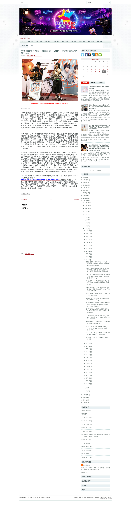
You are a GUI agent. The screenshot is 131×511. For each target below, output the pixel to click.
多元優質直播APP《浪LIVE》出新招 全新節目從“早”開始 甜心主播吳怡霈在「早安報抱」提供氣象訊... (98, 289)
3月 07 (88, 366)
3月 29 (88, 236)
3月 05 (88, 372)
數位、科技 (48, 41)
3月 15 (88, 346)
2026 (84, 177)
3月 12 (88, 355)
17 (83, 71)
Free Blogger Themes (106, 497)
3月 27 (88, 242)
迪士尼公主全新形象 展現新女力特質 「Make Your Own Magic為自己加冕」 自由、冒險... (97, 328)
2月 (86, 388)
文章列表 (101, 82)
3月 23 (88, 251)
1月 (86, 391)
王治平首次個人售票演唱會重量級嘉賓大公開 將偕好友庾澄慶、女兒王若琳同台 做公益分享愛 (98, 310)
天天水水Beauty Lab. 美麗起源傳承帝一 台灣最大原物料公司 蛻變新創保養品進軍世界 (99, 106)
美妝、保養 (65, 41)
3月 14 (88, 349)
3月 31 (88, 230)
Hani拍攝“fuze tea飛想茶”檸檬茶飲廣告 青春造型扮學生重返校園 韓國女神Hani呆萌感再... (97, 282)
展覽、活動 (99, 41)
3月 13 (88, 352)
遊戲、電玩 (56, 41)
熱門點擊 (85, 82)
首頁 (22, 2)
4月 (86, 226)
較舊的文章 (76, 199)
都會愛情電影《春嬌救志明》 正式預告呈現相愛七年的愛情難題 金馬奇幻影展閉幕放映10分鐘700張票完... (98, 263)
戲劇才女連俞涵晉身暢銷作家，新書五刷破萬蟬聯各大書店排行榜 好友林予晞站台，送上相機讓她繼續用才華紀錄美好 (98, 270)
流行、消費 (39, 41)
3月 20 (88, 260)
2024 (84, 182)
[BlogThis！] (24, 194)
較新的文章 (24, 199)
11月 (86, 205)
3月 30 (88, 233)
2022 (84, 187)
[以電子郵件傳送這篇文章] (22, 194)
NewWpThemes (82, 497)
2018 (84, 198)
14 (99, 69)
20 (95, 71)
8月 (86, 214)
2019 (84, 195)
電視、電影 (82, 41)
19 (91, 71)
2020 (84, 193)
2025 (84, 180)
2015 (84, 397)
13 (95, 69)
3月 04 (88, 375)
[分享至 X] (25, 194)
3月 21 (88, 257)
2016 (84, 394)
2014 (84, 400)
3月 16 (88, 343)
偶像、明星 (30, 41)
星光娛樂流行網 (87, 465)
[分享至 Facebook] (27, 194)
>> (99, 59)
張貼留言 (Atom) (29, 254)
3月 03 (88, 378)
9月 (86, 211)
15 (103, 69)
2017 (84, 200)
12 (91, 69)
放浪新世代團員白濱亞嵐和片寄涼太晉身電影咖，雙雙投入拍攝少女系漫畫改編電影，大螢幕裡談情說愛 (98, 304)
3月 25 (88, 245)
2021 (84, 190)
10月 (86, 208)
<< (92, 59)
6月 (86, 220)
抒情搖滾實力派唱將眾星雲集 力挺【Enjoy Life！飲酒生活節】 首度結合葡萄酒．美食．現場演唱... (98, 317)
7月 (86, 217)
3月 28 (88, 239)
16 (107, 69)
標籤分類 (93, 82)
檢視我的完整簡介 (85, 472)
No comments (38, 56)
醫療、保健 (91, 41)
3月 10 (88, 357)
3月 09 (88, 360)
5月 (86, 223)
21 (99, 71)
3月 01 (88, 384)
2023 (84, 185)
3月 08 (88, 363)
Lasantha (98, 497)
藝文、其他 (85, 453)
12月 (86, 202)
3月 (86, 228)
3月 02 (88, 381)
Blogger (99, 170)
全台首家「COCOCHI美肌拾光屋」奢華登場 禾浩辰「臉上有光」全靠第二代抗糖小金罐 (99, 127)
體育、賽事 (25, 45)
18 (87, 71)
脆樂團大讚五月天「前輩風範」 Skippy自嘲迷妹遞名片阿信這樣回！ (49, 51)
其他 (32, 45)
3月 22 (88, 254)
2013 (84, 402)
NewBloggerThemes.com (106, 498)
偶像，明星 (85, 427)
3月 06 (88, 369)
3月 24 (88, 248)
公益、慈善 (73, 41)
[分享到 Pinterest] (29, 194)
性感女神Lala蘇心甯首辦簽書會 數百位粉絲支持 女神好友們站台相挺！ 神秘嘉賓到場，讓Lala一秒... (98, 276)
